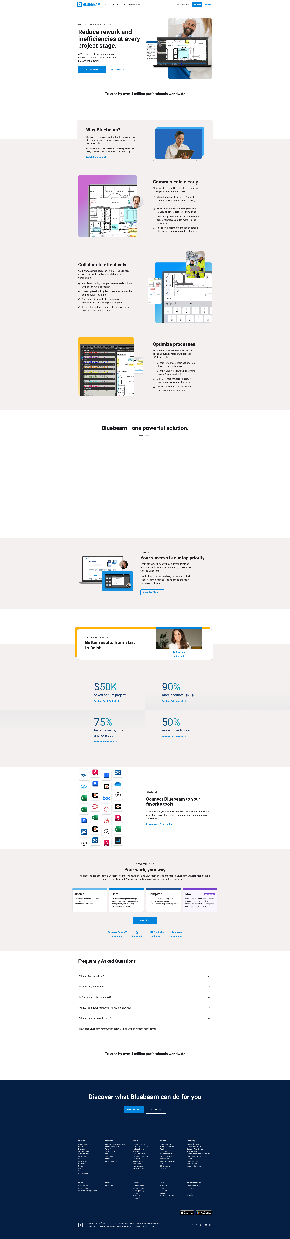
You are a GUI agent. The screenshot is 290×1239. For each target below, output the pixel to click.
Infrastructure (83, 1173)
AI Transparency (138, 1191)
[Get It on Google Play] (204, 1213)
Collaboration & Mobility (141, 1146)
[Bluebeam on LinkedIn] (201, 1224)
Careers (135, 1193)
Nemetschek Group (193, 1186)
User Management (139, 1168)
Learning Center (165, 1144)
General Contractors (85, 1151)
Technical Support (166, 1156)
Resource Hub (165, 1159)
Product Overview (139, 1144)
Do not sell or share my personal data (148, 1223)
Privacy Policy (112, 1223)
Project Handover (111, 1161)
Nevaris (189, 1193)
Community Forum (193, 1144)
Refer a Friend (192, 1163)
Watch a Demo (115, 500)
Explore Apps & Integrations (160, 824)
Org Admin (163, 1191)
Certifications (164, 1151)
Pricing (145, 4)
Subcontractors (83, 1154)
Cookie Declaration (125, 1223)
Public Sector (82, 1161)
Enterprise (81, 1163)
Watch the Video (94, 157)
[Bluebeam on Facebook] (192, 1224)
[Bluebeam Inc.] (89, 4)
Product (120, 4)
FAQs (161, 1163)
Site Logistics (110, 1151)
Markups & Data (138, 1149)
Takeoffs (108, 1149)
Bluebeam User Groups (195, 1149)
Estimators (82, 1156)
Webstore (163, 1188)
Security (135, 1171)
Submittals (109, 1156)
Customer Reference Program (197, 1156)
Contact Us (136, 1198)
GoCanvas (190, 1188)
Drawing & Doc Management (115, 1144)
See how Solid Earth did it (107, 701)
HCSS (189, 1191)
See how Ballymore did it (174, 701)
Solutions (108, 4)
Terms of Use (100, 1223)
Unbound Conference (194, 1166)
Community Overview (194, 1146)
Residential (82, 1171)
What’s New (137, 1163)
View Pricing (145, 920)
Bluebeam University (167, 1146)
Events (189, 1159)
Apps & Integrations (139, 1154)
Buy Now (208, 4)
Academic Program (193, 1151)
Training (162, 1149)
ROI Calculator (165, 1166)
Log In (184, 4)
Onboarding (137, 1151)
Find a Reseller (83, 1186)
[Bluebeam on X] (196, 1224)
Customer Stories (193, 1161)
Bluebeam (163, 1186)
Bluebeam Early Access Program (198, 1154)
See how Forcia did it (104, 741)
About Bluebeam (138, 1186)
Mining (80, 1168)
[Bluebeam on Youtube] (205, 1224)
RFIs (107, 1154)
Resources (133, 4)
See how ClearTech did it (174, 736)
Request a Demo (134, 1110)
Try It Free (197, 4)
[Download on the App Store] (187, 1213)
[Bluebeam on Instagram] (210, 1224)
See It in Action (92, 70)
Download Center (166, 1154)
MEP (79, 1159)
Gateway (163, 1193)
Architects (81, 1146)
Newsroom (136, 1195)
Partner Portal (83, 1188)
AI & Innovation (138, 1159)
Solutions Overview (85, 1144)
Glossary (163, 1168)
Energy (80, 1166)
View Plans (109, 1186)
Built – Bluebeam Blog (167, 1161)
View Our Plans (115, 70)
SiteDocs (190, 1195)
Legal (91, 1223)
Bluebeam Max (138, 1166)
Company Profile (138, 1188)
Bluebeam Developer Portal (87, 1191)
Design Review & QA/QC (113, 1146)
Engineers (81, 1149)
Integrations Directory (140, 1156)
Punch (107, 1159)
